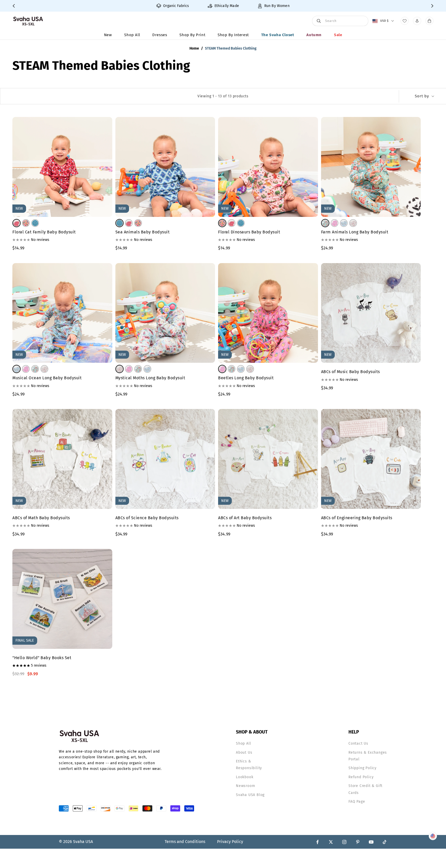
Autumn (314, 35)
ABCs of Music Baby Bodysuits (350, 371)
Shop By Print (192, 35)
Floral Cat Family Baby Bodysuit (44, 232)
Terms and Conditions (185, 841)
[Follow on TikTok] (384, 842)
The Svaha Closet (277, 35)
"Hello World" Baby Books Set (41, 657)
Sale (338, 35)
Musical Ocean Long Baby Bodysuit (47, 377)
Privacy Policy (230, 841)
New (108, 35)
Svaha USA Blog (250, 795)
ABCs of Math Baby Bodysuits (41, 517)
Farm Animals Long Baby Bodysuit (354, 232)
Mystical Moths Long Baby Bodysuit (150, 377)
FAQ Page (356, 801)
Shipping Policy (362, 768)
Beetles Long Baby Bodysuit (246, 377)
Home (194, 48)
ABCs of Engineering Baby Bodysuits (356, 517)
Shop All (132, 35)
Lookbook (244, 777)
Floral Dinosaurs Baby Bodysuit (249, 232)
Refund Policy (360, 777)
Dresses (159, 35)
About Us (244, 752)
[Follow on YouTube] (371, 842)
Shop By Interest (233, 35)
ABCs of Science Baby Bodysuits (147, 517)
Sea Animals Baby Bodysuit (142, 232)
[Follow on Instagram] (344, 842)
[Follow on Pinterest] (357, 842)
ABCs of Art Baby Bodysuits (245, 517)
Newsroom (245, 786)
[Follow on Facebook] (317, 842)
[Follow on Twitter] (330, 842)
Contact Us (358, 743)
